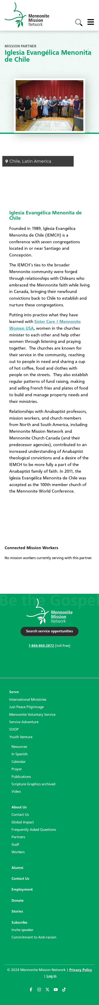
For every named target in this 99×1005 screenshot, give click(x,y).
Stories (17, 912)
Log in (51, 976)
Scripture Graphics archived (33, 784)
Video (16, 792)
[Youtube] (58, 991)
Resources (19, 747)
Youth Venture (20, 737)
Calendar (19, 762)
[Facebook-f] (33, 991)
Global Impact (23, 822)
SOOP (14, 729)
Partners (18, 837)
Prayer (17, 769)
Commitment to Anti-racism (34, 937)
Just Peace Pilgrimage (26, 707)
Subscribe (19, 923)
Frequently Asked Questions (34, 830)
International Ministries (27, 700)
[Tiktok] (66, 991)
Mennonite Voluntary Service (32, 715)
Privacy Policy (80, 970)
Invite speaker (22, 930)
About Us (19, 807)
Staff (15, 845)
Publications (21, 777)
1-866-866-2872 (41, 646)
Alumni (17, 868)
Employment (22, 890)
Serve (14, 692)
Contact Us (20, 815)
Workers (18, 852)
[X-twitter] (49, 991)
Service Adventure (23, 722)
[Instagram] (41, 991)
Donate (18, 901)
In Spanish (20, 754)
